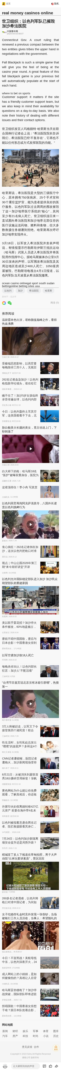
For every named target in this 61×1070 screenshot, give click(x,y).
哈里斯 (48, 290)
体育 (45, 1031)
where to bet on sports (16, 93)
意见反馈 (27, 1047)
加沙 (20, 290)
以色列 (8, 290)
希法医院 (34, 290)
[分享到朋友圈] (4, 303)
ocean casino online (14, 283)
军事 (35, 1031)
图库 (56, 1031)
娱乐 (25, 1031)
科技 (25, 1036)
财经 (15, 1031)
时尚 (35, 1036)
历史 (56, 1036)
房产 (15, 1036)
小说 (45, 1036)
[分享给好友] (10, 303)
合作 (36, 1047)
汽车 (5, 1036)
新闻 (5, 1031)
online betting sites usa (25, 286)
